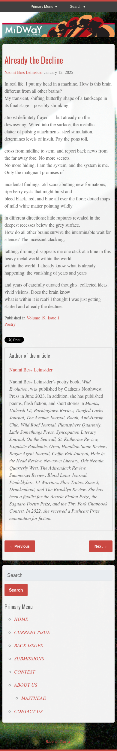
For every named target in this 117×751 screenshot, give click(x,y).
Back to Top (56, 741)
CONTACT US (28, 711)
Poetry (10, 324)
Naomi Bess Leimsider (23, 72)
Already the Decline (33, 60)
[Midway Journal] (58, 34)
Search (76, 6)
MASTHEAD (33, 698)
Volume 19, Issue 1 (43, 318)
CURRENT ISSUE (32, 632)
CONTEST (24, 671)
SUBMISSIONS (29, 658)
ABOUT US (25, 685)
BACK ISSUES (28, 645)
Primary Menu (42, 6)
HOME (21, 619)
